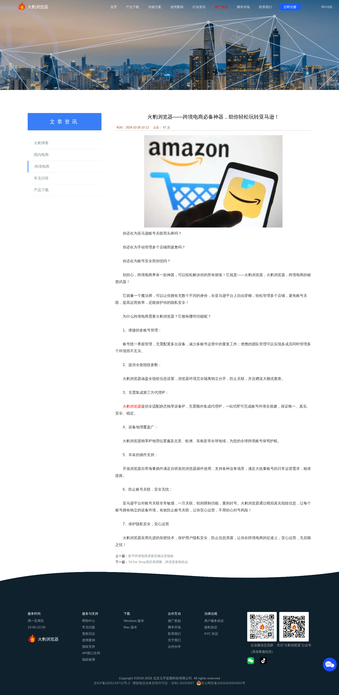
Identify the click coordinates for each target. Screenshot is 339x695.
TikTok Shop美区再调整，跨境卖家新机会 (158, 562)
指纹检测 (88, 659)
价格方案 (154, 7)
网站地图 (326, 7)
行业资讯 (199, 7)
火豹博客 (41, 143)
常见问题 (88, 627)
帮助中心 (88, 621)
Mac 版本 (130, 627)
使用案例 (176, 7)
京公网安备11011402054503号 (223, 683)
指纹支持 (88, 646)
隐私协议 (210, 627)
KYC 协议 (211, 633)
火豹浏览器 (37, 7)
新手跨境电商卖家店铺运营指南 (150, 556)
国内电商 (41, 155)
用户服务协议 (214, 621)
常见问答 (41, 178)
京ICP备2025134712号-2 (112, 683)
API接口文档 (91, 653)
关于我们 (174, 640)
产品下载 (132, 7)
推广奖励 (221, 7)
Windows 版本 (134, 621)
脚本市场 (243, 7)
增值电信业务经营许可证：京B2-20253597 (163, 683)
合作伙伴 (174, 646)
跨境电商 (42, 166)
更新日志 (88, 633)
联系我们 (265, 7)
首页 (113, 7)
